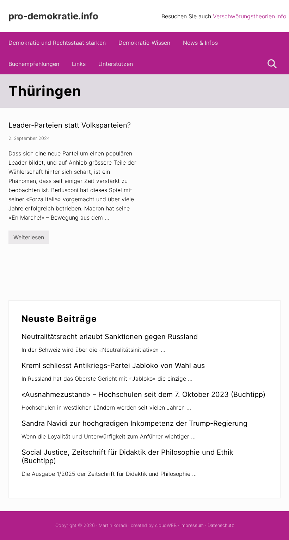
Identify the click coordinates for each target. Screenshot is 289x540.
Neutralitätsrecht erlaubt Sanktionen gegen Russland (109, 336)
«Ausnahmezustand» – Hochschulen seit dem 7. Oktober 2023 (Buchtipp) (143, 394)
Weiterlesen (28, 239)
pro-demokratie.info (53, 16)
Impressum (192, 525)
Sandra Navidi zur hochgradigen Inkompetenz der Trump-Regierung (134, 423)
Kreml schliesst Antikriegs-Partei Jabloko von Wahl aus (113, 365)
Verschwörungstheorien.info (249, 16)
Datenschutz (221, 525)
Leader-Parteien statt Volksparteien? (69, 125)
